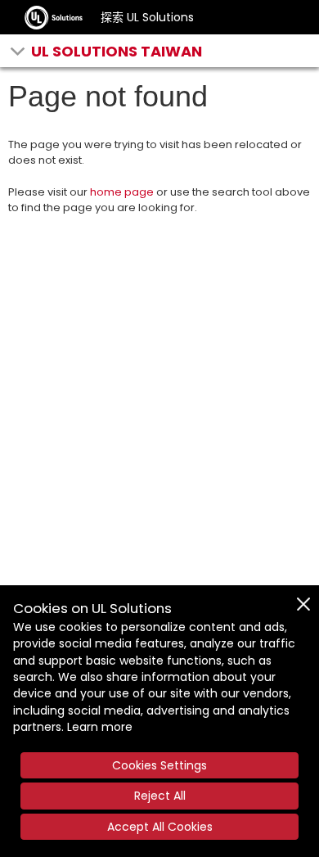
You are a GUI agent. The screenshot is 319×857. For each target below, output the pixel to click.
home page (122, 192)
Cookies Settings (159, 765)
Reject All (160, 795)
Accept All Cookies (160, 827)
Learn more (100, 727)
